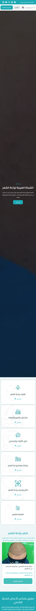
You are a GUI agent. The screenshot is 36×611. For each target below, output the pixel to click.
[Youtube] (6, 2)
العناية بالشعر (18, 514)
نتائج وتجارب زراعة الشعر (18, 490)
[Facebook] (15, 2)
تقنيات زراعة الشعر (18, 394)
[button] (23, 7)
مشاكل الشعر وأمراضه (18, 417)
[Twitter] (12, 2)
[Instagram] (9, 2)
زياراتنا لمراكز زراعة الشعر (18, 465)
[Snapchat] (3, 2)
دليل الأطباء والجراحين (18, 441)
